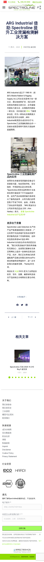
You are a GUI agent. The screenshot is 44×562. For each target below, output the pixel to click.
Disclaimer (6, 450)
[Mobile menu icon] (3, 7)
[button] (17, 305)
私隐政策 (6, 443)
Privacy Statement (9, 456)
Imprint (5, 446)
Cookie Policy (7, 453)
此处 (17, 271)
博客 (4, 439)
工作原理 (6, 411)
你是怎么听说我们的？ (12, 514)
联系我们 (6, 418)
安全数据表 (7, 433)
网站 (28, 111)
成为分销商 (7, 429)
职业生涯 (6, 436)
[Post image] (22, 356)
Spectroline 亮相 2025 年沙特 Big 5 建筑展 (22, 368)
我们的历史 (7, 408)
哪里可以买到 (37, 2)
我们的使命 (7, 404)
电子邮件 (6, 502)
